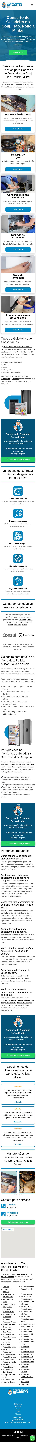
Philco (24, 625)
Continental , (20, 622)
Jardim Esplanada (9, 1337)
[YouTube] (18, 1432)
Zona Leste (25, 1384)
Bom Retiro (7, 1332)
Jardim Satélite (8, 1312)
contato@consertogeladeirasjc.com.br (19, 1422)
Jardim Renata (26, 1309)
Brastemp (22, 620)
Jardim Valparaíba (9, 1362)
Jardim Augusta (26, 1294)
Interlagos (6, 1344)
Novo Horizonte (8, 1294)
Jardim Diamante (9, 1367)
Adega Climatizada (8, 1003)
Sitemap (18, 1414)
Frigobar (20, 1000)
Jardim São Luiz (27, 1357)
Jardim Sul (25, 1337)
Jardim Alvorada (9, 1354)
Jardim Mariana (8, 1380)
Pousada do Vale (9, 1382)
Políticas (18, 1406)
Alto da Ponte (8, 1297)
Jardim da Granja (9, 1322)
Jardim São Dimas (9, 1347)
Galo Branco (7, 1372)
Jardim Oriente (26, 1332)
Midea (10, 625)
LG (13, 622)
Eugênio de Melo (9, 1324)
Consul (29, 620)
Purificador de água (24, 1003)
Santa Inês (7, 1327)
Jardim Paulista (8, 1334)
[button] (3, 635)
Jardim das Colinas (28, 1324)
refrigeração (7, 714)
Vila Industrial (8, 1299)
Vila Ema (6, 1349)
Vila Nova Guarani (27, 1307)
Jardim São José (27, 1339)
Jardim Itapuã (8, 1369)
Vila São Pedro (26, 1297)
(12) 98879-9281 (12, 1207)
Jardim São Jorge (27, 1354)
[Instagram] (14, 1432)
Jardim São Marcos (28, 1359)
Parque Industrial (9, 1304)
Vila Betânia (25, 1316)
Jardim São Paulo (27, 1352)
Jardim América (26, 1329)
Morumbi (6, 1287)
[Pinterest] (21, 1432)
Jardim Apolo (7, 1352)
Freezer (4, 1000)
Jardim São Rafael (27, 1362)
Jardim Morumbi (27, 1334)
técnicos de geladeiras (10, 379)
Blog (18, 1411)
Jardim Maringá (26, 1311)
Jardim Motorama (9, 1357)
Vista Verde (7, 1339)
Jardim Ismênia (8, 1359)
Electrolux (7, 622)
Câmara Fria (29, 1000)
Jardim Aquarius (9, 1314)
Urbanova (6, 1342)
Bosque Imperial (27, 1327)
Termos (18, 1409)
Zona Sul (24, 1379)
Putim (5, 1302)
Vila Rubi (24, 1314)
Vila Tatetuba (7, 1364)
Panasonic (17, 625)
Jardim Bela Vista (27, 1302)
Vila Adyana (7, 1329)
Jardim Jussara (26, 1299)
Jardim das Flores (27, 1286)
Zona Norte (25, 1382)
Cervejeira (12, 1000)
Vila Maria (24, 1304)
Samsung (28, 622)
